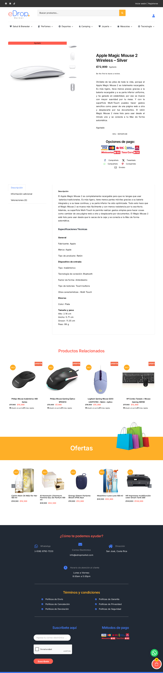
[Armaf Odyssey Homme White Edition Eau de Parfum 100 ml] (81, 469)
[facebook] (6, 3)
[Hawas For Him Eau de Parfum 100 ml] (110, 469)
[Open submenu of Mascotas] (131, 26)
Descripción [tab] (17, 187)
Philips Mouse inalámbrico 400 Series (52, 497)
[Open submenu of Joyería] (110, 26)
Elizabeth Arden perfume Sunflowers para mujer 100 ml (23, 498)
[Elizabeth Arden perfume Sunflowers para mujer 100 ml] (24, 469)
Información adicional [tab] (21, 194)
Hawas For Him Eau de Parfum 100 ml (107, 497)
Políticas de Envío (54, 599)
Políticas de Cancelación (57, 604)
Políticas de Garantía (109, 599)
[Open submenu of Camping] (91, 26)
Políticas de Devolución (57, 609)
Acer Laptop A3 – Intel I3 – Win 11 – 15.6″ (137, 497)
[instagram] (10, 3)
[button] (13, 486)
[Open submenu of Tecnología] (153, 26)
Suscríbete (43, 661)
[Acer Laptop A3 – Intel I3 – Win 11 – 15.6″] (139, 469)
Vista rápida (29, 408)
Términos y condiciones (81, 592)
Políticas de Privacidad (110, 604)
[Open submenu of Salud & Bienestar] (31, 26)
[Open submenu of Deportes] (72, 26)
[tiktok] (14, 3)
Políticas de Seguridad (110, 609)
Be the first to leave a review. (108, 74)
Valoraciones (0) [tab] (19, 200)
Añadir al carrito (17, 408)
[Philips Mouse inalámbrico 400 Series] (53, 469)
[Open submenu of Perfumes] (51, 26)
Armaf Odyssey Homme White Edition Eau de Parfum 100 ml (80, 498)
